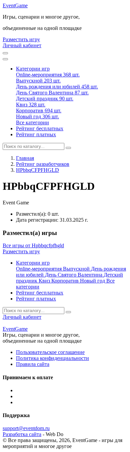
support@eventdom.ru (26, 428)
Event (15, 5)
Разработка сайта (22, 434)
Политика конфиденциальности (52, 358)
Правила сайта (32, 364)
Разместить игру (21, 39)
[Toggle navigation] (5, 59)
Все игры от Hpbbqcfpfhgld (33, 245)
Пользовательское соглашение (50, 352)
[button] (33, 68)
